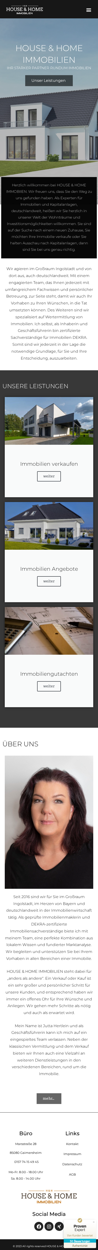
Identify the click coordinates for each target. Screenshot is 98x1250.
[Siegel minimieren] (93, 1222)
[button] (89, 10)
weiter (49, 476)
